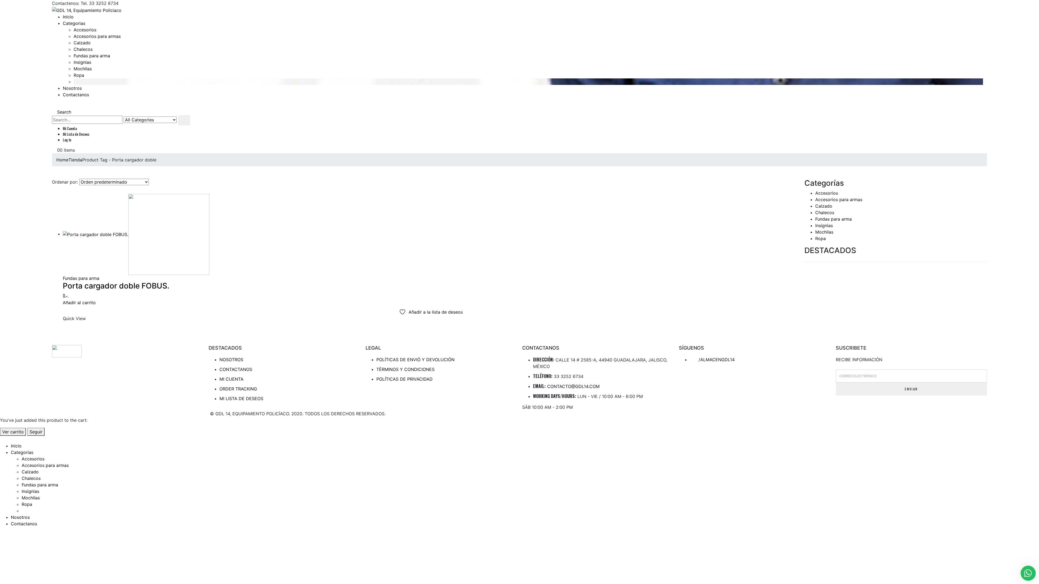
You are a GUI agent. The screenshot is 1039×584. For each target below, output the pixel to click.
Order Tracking (238, 388)
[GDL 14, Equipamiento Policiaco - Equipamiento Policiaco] (86, 9)
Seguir (35, 431)
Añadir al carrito (79, 302)
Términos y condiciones (405, 369)
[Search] (184, 120)
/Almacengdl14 (716, 359)
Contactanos (76, 94)
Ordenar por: (65, 182)
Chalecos (83, 49)
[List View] (59, 190)
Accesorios (85, 29)
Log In (67, 139)
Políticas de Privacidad (404, 379)
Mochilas (83, 68)
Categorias (74, 23)
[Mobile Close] (3, 439)
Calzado (82, 42)
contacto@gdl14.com (573, 386)
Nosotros (72, 88)
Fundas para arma (92, 55)
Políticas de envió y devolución (415, 359)
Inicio (68, 16)
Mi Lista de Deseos (76, 134)
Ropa (79, 75)
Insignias (82, 62)
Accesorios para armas (97, 36)
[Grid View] (54, 190)
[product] (431, 234)
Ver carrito (13, 431)
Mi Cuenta (70, 128)
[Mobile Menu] (53, 105)
